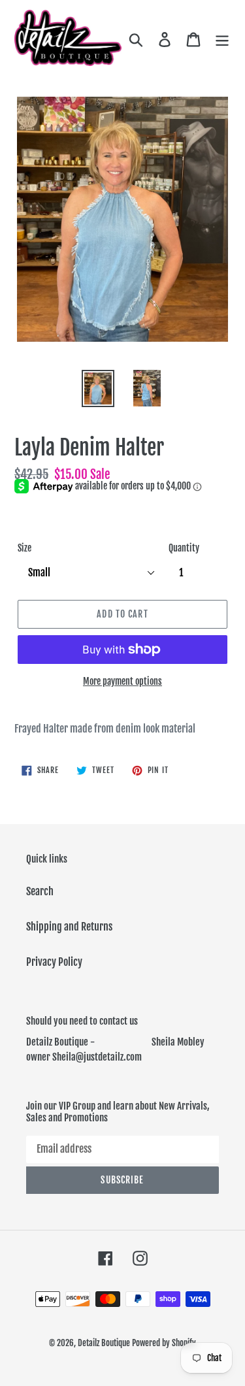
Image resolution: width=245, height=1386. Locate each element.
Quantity (184, 547)
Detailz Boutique (104, 1343)
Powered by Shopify (164, 1343)
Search (40, 891)
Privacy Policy (54, 961)
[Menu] (222, 39)
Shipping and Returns (69, 926)
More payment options (122, 681)
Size (24, 547)
